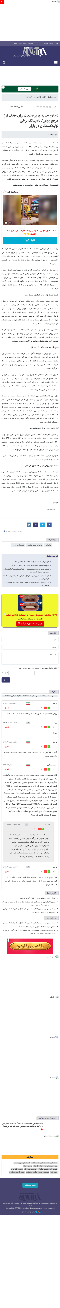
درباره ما (25, 43)
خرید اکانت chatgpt (17, 1172)
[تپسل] (3, 87)
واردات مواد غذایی (35, 545)
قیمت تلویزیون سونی (22, 1163)
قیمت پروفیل (43, 1172)
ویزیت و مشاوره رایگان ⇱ (30, 624)
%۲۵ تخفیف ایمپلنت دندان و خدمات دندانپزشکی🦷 (30, 615)
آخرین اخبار (51, 893)
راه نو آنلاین (44, 1163)
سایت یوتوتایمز (31, 1172)
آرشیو (15, 43)
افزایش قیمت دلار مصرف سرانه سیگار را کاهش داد (32, 561)
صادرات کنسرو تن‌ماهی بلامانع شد (43, 912)
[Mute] (10, 223)
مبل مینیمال (52, 1166)
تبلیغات (20, 43)
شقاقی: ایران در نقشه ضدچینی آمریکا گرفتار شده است (37, 898)
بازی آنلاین (35, 1163)
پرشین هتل (27, 1166)
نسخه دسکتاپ (30, 1185)
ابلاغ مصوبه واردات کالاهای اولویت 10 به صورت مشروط (30, 565)
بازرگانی (28, 97)
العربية (51, 43)
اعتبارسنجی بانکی (30, 1169)
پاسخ (7, 707)
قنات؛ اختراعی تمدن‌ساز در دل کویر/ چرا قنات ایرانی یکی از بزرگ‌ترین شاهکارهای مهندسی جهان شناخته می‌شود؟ (22, 1125)
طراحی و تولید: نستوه (29, 1212)
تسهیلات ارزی (18, 545)
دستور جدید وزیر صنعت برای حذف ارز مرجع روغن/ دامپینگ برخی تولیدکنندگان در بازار (31, 121)
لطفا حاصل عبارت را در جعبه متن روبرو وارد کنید (38, 668)
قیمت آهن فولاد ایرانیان (47, 1169)
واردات (48, 545)
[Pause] (6, 223)
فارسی (56, 43)
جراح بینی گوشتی (39, 1166)
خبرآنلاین (30, 52)
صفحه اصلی (51, 97)
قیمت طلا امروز (16, 1169)
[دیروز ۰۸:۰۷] (51, 1126)
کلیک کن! (30, 240)
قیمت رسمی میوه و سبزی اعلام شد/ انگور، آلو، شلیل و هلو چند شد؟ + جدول (29, 909)
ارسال (6, 679)
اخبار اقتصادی (39, 97)
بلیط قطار (53, 1172)
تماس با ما (30, 43)
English (46, 43)
